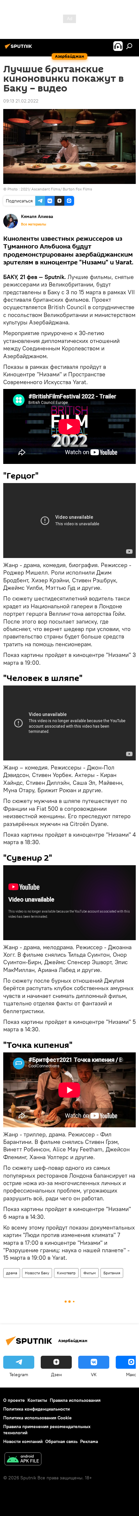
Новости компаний (23, 1441)
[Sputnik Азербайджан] (19, 49)
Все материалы (33, 224)
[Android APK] (23, 1459)
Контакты (37, 1400)
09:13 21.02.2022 (20, 101)
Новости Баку (37, 1272)
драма (11, 1272)
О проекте (14, 1400)
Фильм (89, 1272)
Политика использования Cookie (37, 1418)
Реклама (89, 1441)
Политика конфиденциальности (36, 1409)
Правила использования (75, 1400)
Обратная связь (61, 1441)
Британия (111, 1272)
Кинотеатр (66, 1272)
